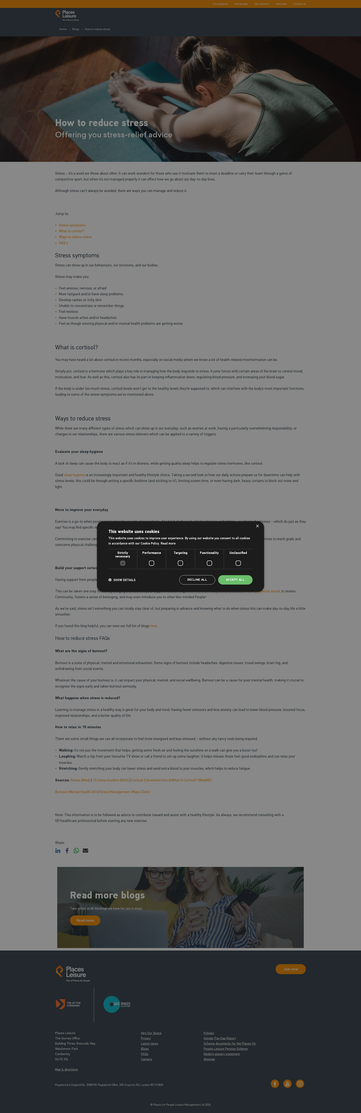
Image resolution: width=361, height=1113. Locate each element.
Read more (168, 543)
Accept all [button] (235, 579)
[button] (122, 579)
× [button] (257, 526)
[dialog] (180, 556)
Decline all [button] (197, 579)
